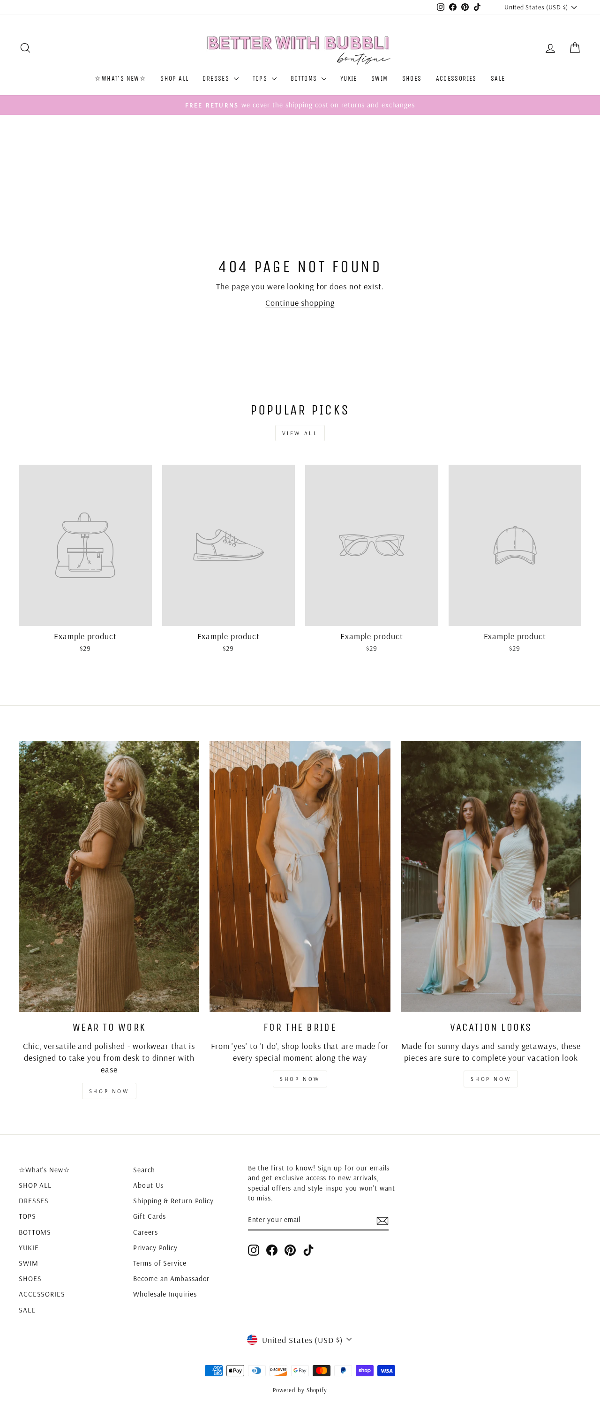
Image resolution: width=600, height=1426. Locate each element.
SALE (498, 79)
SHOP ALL (174, 79)
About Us (148, 1185)
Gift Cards (149, 1216)
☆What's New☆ (120, 79)
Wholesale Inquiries (164, 1294)
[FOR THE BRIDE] (300, 876)
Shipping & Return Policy (173, 1200)
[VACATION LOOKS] (491, 876)
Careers (145, 1232)
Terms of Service (159, 1263)
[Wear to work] (109, 876)
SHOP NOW (300, 1078)
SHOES (412, 79)
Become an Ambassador (171, 1278)
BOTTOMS (305, 79)
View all (300, 433)
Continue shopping (299, 302)
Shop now (109, 1090)
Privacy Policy (155, 1247)
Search (144, 1169)
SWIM (379, 79)
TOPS (261, 79)
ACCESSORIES (456, 79)
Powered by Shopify (300, 1390)
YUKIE (348, 79)
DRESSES (216, 79)
